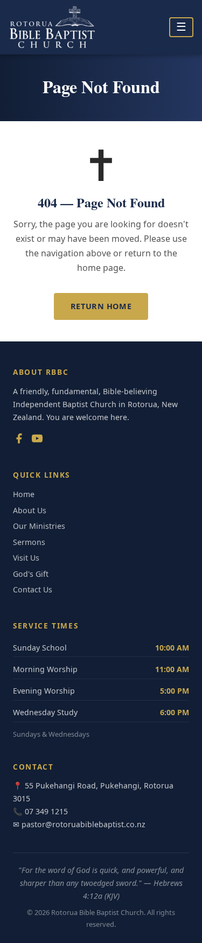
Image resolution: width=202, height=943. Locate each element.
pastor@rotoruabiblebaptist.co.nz (83, 824)
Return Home (101, 306)
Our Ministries (39, 526)
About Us (29, 510)
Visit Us (26, 558)
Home (23, 494)
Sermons (29, 542)
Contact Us (32, 589)
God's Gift (30, 574)
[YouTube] (37, 440)
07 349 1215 (46, 811)
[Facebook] (19, 440)
